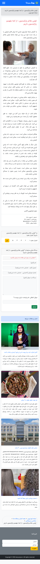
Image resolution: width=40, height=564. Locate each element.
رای (7, 240)
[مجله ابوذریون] (32, 3)
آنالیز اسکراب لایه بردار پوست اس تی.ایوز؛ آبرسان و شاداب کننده (20, 352)
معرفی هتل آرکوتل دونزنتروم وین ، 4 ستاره (26, 448)
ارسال (34, 307)
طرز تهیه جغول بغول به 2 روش (29, 400)
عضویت (34, 548)
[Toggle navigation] (3, 3)
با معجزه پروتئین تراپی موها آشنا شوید (27, 498)
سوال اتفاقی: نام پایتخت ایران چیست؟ (25, 297)
